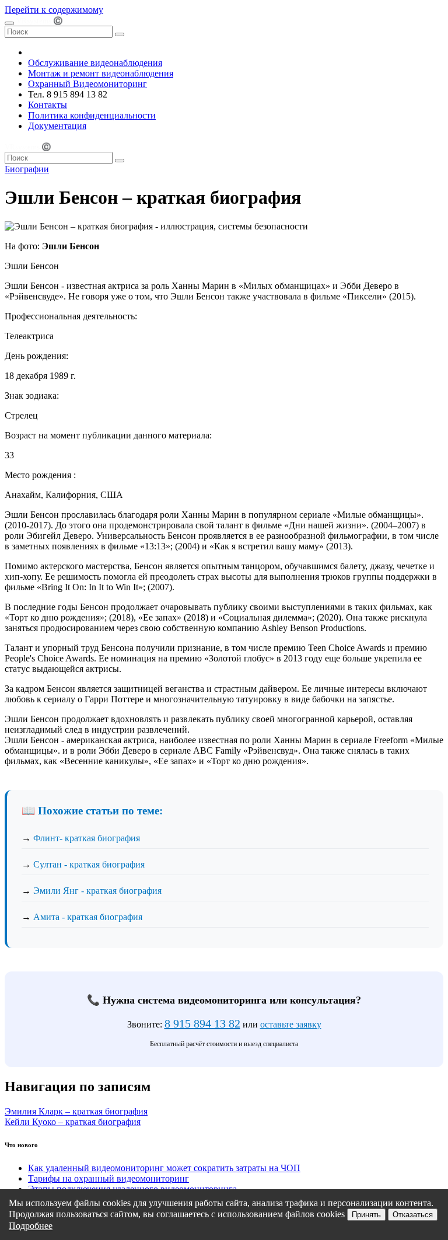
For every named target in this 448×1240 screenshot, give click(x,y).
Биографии (27, 169)
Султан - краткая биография (89, 864)
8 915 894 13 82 (202, 1023)
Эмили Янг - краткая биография (97, 891)
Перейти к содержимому (54, 10)
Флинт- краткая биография (86, 838)
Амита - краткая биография (87, 917)
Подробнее (30, 1226)
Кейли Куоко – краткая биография (73, 1122)
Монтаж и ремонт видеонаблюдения (100, 73)
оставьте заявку (290, 1024)
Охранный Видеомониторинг (87, 84)
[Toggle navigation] (9, 23)
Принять (366, 1214)
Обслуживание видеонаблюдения (95, 63)
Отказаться (413, 1214)
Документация (57, 126)
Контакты (47, 105)
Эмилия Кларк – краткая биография (76, 1111)
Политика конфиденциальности (92, 115)
